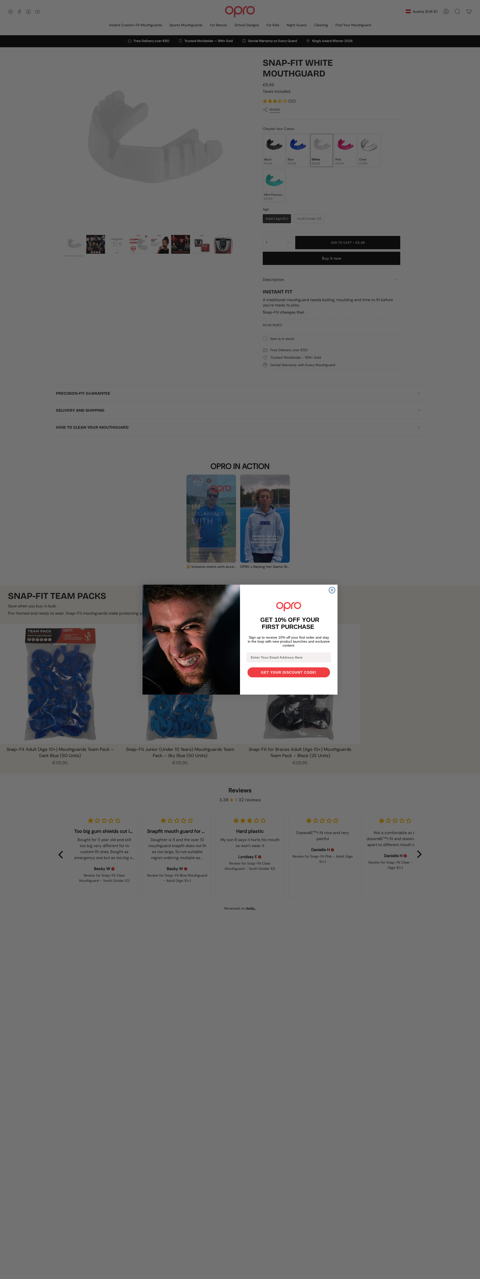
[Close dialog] (332, 590)
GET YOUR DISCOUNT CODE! (288, 672)
